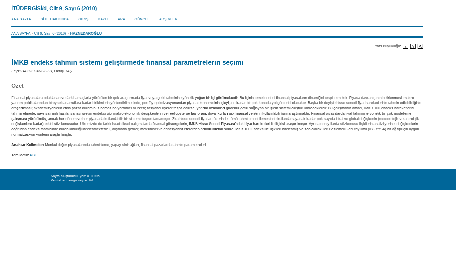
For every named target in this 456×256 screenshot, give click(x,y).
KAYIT (103, 19)
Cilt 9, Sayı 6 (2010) (50, 33)
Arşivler (168, 19)
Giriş (83, 19)
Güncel (142, 19)
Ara (122, 19)
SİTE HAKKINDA (55, 19)
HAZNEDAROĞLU (86, 33)
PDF (33, 155)
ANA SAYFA (21, 19)
